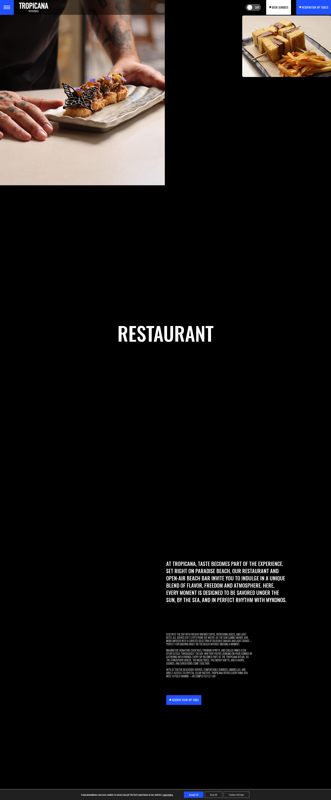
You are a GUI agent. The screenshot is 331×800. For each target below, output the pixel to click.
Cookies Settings (236, 794)
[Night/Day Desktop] (253, 7)
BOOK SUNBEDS (280, 7)
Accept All (193, 794)
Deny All (213, 794)
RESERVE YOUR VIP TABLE (185, 700)
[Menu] (7, 7)
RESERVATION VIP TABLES (315, 7)
